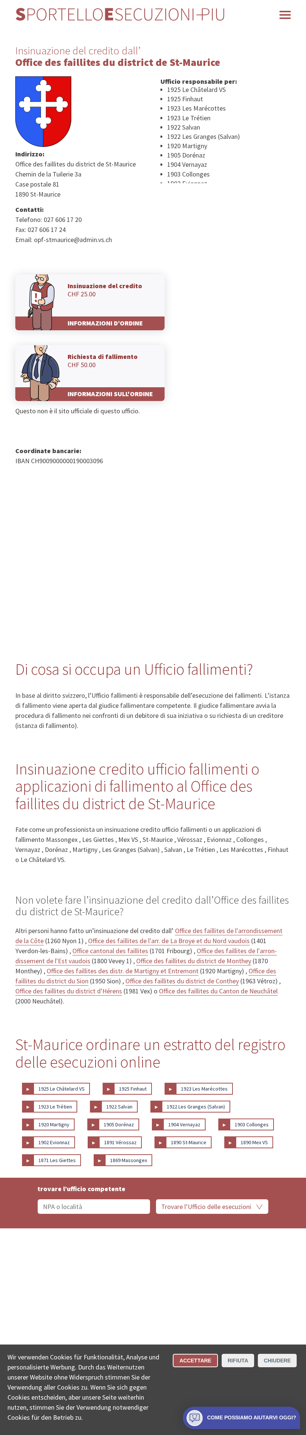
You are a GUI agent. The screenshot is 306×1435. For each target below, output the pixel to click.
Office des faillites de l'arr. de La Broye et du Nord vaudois (169, 940)
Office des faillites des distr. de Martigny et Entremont (123, 971)
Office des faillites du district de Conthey (182, 981)
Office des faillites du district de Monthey (193, 961)
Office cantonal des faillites (110, 950)
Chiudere (277, 1361)
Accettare (195, 1361)
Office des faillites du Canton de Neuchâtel (218, 991)
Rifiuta (238, 1361)
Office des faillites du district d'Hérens (68, 991)
